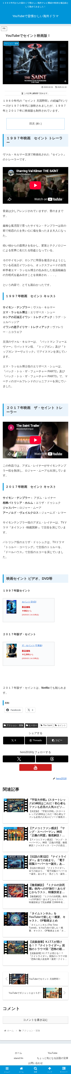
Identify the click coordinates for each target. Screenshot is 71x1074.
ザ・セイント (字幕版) (32, 645)
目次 (32, 123)
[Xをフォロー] (19, 758)
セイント (62, 725)
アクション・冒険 (15, 725)
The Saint (47, 725)
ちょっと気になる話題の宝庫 (52, 1058)
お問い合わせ (35, 1063)
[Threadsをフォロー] (52, 758)
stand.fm (18, 1058)
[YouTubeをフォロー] (35, 767)
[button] (57, 740)
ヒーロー (33, 725)
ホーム (18, 1053)
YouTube (52, 1053)
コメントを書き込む (35, 1019)
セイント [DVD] (29, 602)
